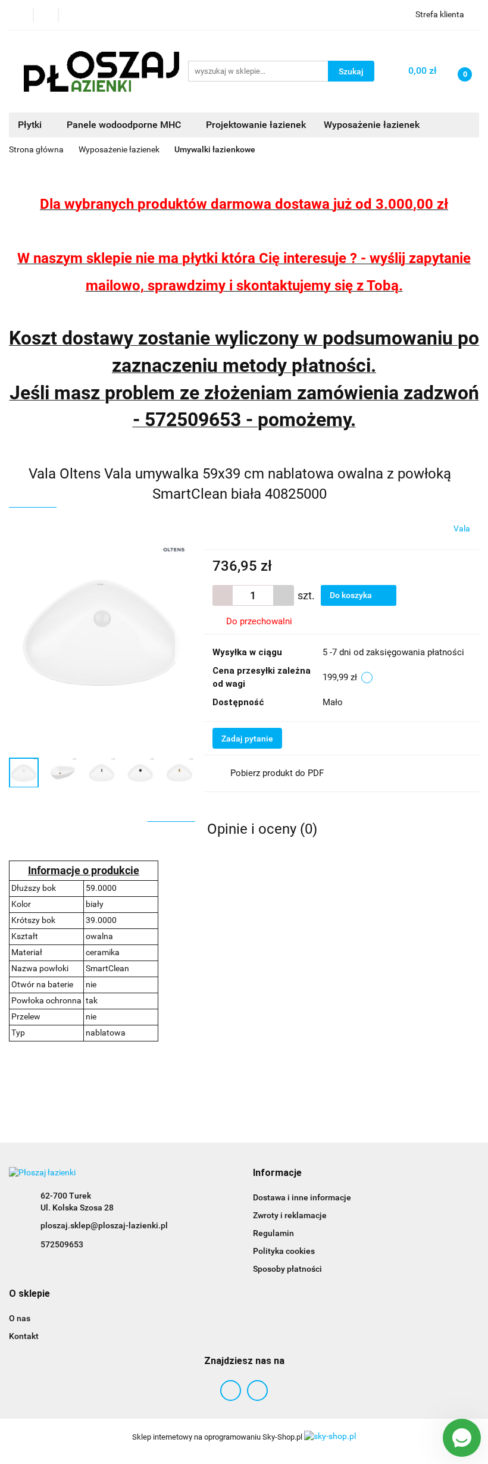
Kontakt (24, 1336)
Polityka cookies (284, 1251)
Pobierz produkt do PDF (277, 773)
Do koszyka (352, 595)
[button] (277, 1173)
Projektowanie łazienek (256, 124)
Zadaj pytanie (247, 738)
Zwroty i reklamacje (290, 1215)
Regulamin (273, 1233)
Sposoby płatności (287, 1269)
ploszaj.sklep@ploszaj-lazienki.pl (104, 1225)
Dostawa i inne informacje (302, 1197)
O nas (19, 1318)
